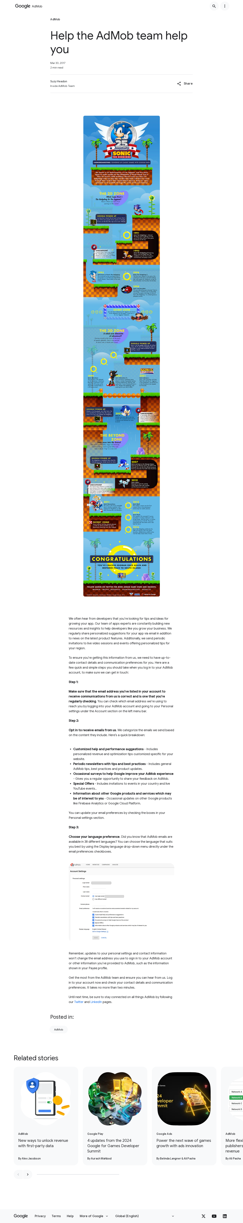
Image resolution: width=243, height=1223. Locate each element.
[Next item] (27, 1174)
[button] (185, 83)
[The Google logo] (21, 1216)
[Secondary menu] (224, 6)
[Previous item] (18, 1174)
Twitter (79, 1002)
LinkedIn (96, 1002)
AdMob (58, 1029)
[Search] (214, 6)
